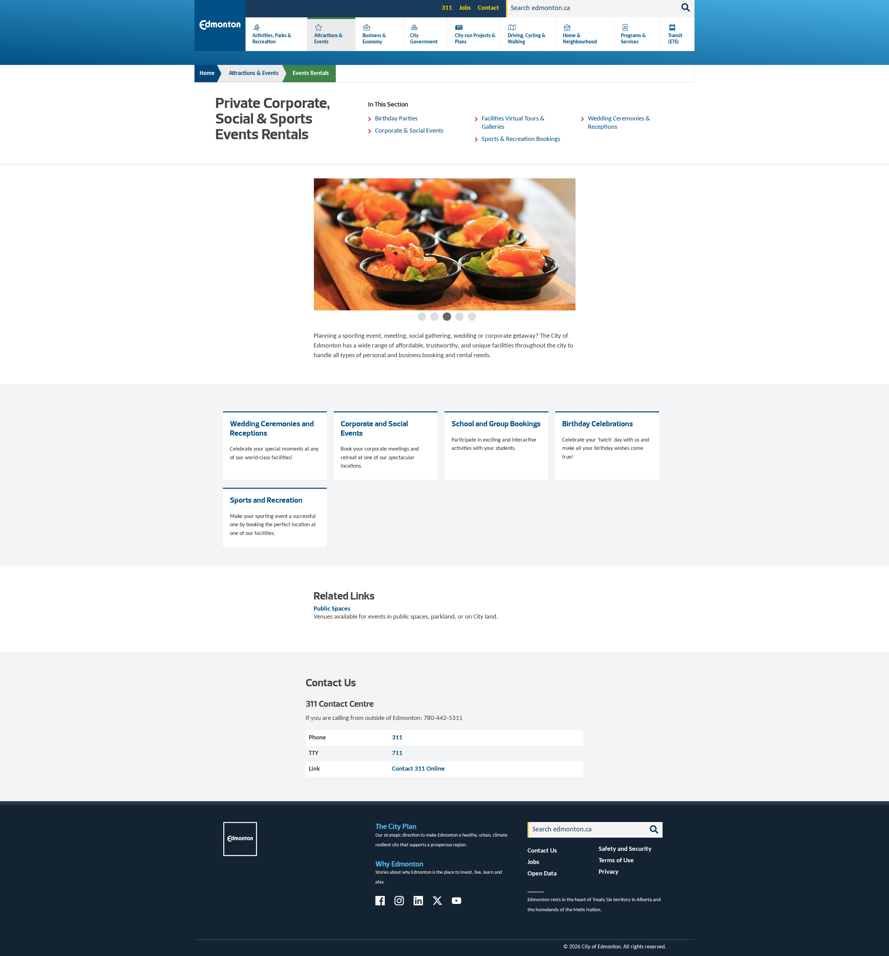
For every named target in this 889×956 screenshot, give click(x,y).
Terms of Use (616, 860)
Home (207, 73)
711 (397, 753)
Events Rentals (311, 73)
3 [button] (447, 316)
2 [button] (434, 316)
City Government (424, 39)
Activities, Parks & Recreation (271, 39)
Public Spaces (332, 609)
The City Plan (395, 826)
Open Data (542, 874)
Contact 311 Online (418, 769)
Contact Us (542, 851)
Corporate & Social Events (409, 131)
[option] (444, 244)
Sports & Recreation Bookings (521, 139)
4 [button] (459, 316)
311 (447, 8)
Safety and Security (625, 849)
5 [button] (472, 316)
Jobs (465, 8)
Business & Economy (374, 39)
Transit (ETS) (675, 39)
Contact (488, 8)
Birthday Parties (396, 119)
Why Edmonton (399, 863)
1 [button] (422, 316)
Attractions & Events (254, 73)
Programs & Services (633, 39)
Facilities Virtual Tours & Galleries (513, 123)
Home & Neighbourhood (580, 39)
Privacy (608, 872)
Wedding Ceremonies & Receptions (619, 123)
